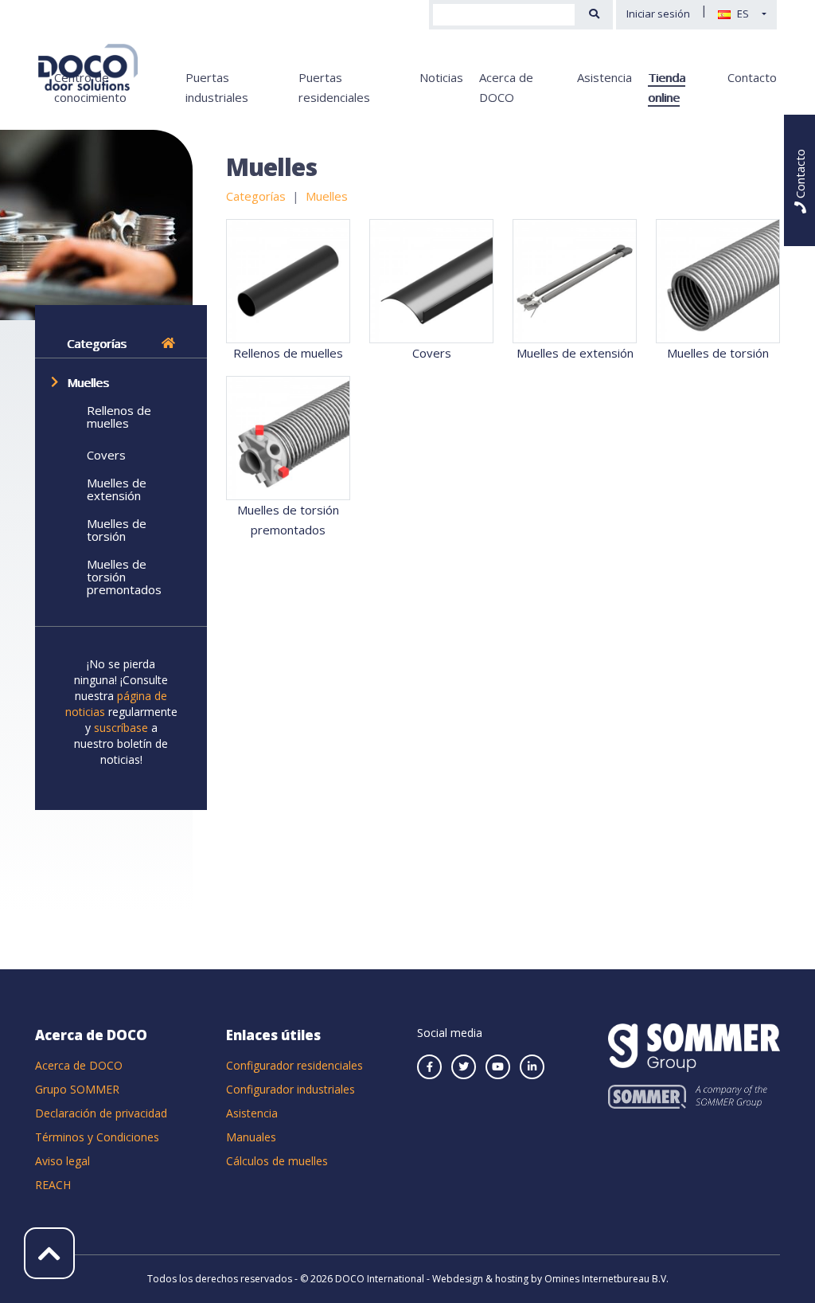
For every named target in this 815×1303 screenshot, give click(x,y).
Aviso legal (62, 1160)
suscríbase (122, 727)
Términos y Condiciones (97, 1137)
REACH (53, 1184)
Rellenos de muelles (119, 416)
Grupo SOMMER (77, 1089)
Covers (106, 455)
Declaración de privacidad (101, 1113)
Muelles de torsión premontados (124, 576)
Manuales (251, 1137)
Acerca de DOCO (79, 1065)
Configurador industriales (290, 1089)
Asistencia (604, 77)
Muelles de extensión (116, 489)
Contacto (752, 77)
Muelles (88, 382)
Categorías (97, 343)
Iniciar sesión (658, 13)
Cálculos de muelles (277, 1160)
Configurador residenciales (294, 1065)
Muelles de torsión (116, 529)
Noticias (441, 77)
